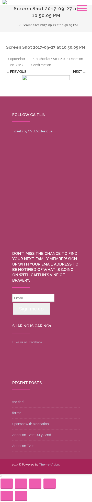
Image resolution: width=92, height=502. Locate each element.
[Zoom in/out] (49, 484)
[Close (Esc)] (7, 484)
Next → (79, 72)
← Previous (16, 72)
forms (16, 413)
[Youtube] (52, 468)
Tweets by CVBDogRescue (32, 131)
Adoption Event (24, 446)
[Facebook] (35, 468)
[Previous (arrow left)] (7, 496)
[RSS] (76, 468)
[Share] (21, 484)
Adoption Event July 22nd (31, 435)
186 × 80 (58, 59)
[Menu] (82, 5)
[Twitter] (44, 468)
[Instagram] (60, 468)
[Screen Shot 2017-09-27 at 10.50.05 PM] (46, 85)
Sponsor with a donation (30, 424)
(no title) (18, 402)
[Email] (68, 468)
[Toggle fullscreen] (35, 484)
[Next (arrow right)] (21, 496)
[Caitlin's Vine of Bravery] (5, 3)
